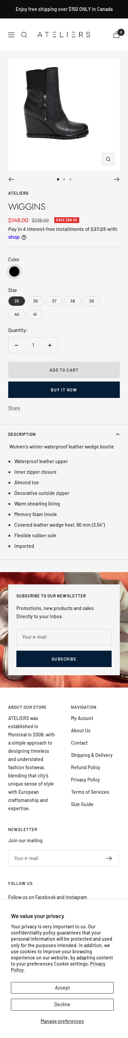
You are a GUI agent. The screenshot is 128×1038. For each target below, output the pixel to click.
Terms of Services (90, 792)
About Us (80, 730)
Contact (79, 743)
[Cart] (116, 34)
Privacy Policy (85, 780)
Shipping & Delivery (92, 755)
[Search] (24, 35)
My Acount (82, 718)
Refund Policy (85, 767)
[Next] (117, 179)
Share (14, 408)
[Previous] (11, 179)
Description (22, 434)
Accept (62, 988)
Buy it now (64, 389)
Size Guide (82, 804)
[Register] (109, 858)
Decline (62, 1004)
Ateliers (18, 193)
